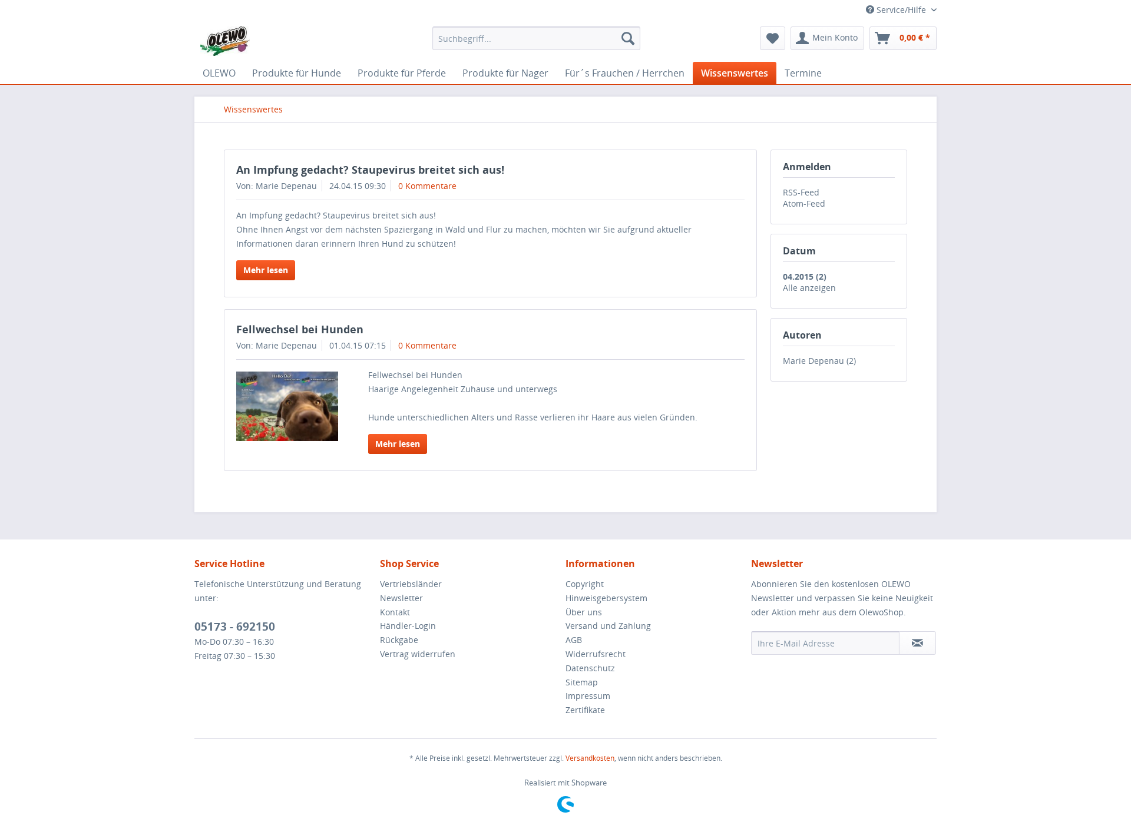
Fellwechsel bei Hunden (299, 329)
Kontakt (395, 612)
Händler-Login (408, 625)
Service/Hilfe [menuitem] (901, 9)
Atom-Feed (804, 203)
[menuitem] (536, 38)
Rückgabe (399, 639)
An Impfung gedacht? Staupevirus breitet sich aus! (370, 170)
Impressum (588, 695)
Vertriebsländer (411, 583)
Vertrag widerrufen (417, 653)
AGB (574, 639)
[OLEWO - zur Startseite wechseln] (225, 41)
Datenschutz (590, 668)
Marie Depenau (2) (819, 360)
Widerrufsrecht (596, 653)
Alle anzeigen (809, 287)
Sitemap (582, 682)
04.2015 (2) (804, 276)
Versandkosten (590, 758)
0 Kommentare (427, 185)
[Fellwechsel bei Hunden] (287, 406)
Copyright (585, 583)
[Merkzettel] (772, 38)
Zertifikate (585, 709)
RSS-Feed (801, 192)
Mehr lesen (265, 270)
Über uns (584, 612)
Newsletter (401, 598)
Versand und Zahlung (608, 625)
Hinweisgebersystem (606, 598)
